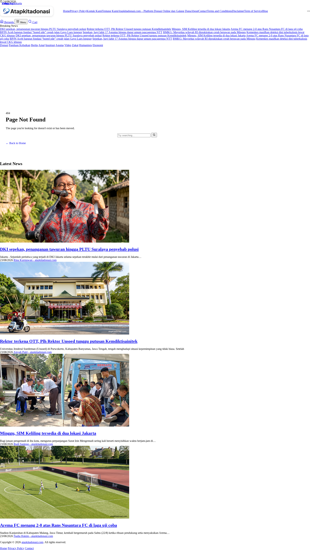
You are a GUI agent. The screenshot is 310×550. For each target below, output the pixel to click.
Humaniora (85, 45)
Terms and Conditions (219, 11)
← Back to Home (16, 143)
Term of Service (253, 11)
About (194, 11)
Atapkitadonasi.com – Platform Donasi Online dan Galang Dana (154, 11)
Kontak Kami (94, 11)
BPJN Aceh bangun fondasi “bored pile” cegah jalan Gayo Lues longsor (41, 32)
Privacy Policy (78, 11)
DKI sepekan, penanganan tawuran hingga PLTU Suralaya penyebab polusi (43, 29)
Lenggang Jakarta (12, 3)
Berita (34, 45)
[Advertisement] (155, 74)
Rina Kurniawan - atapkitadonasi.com (35, 260)
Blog (265, 11)
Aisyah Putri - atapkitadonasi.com (32, 352)
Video (67, 45)
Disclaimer (238, 11)
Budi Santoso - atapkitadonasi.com (33, 444)
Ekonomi (98, 45)
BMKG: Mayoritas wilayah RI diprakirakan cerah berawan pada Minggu (204, 32)
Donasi (4, 45)
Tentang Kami (110, 11)
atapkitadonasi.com (32, 542)
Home (66, 11)
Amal (41, 45)
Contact (202, 11)
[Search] (154, 135)
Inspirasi (50, 45)
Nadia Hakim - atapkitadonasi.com (33, 536)
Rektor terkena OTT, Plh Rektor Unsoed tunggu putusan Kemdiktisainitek (129, 29)
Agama (59, 45)
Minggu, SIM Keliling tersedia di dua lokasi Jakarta (201, 29)
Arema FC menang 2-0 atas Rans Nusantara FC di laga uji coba (267, 29)
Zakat (75, 45)
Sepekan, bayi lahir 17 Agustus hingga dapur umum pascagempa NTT (122, 32)
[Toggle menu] (308, 11)
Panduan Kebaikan (19, 45)
